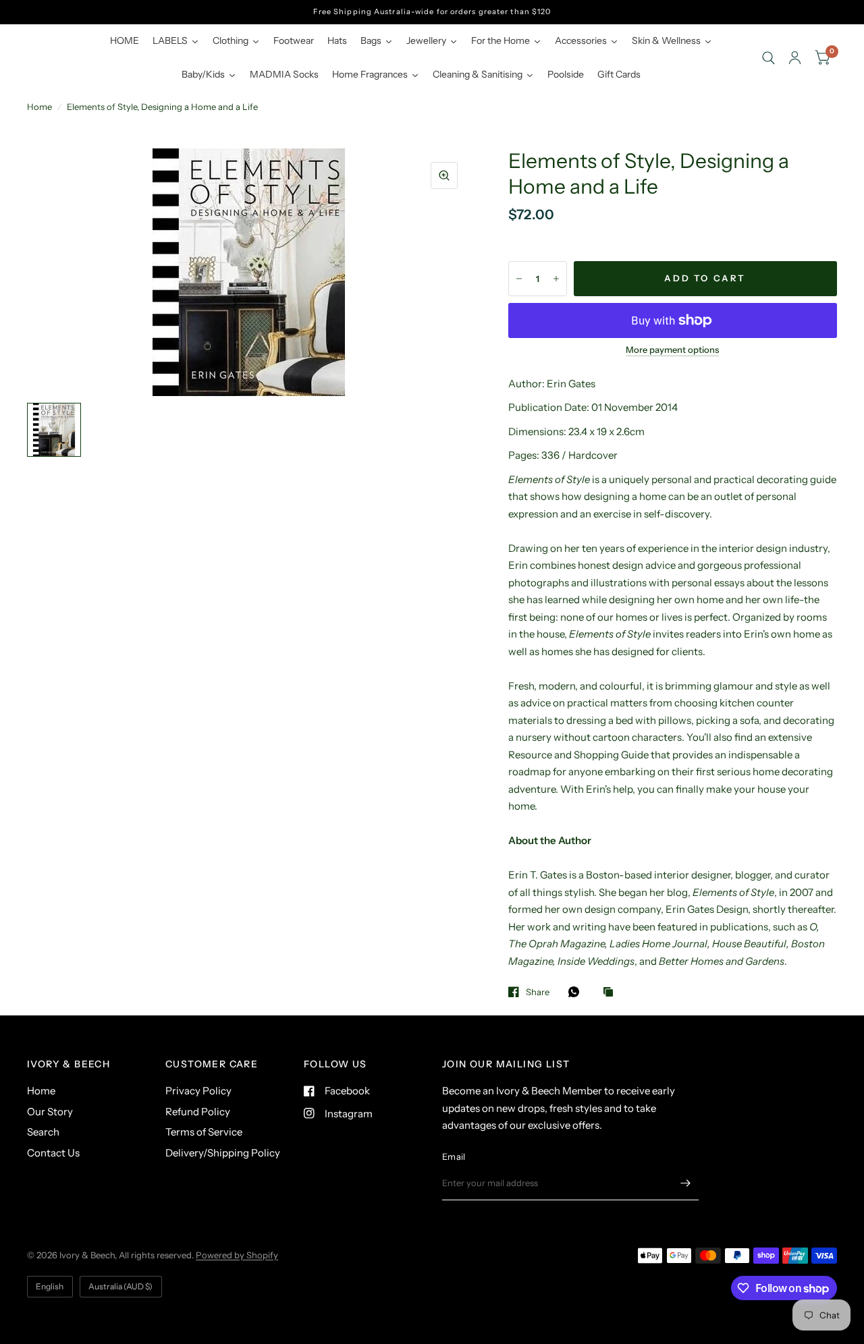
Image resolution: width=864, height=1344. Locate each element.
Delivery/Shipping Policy (222, 1152)
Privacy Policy (198, 1090)
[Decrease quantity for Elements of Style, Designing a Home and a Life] (519, 279)
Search (43, 1131)
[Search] (768, 58)
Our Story (50, 1111)
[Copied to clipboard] (611, 992)
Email (453, 1156)
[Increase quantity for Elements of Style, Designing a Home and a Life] (556, 279)
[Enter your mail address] (685, 1182)
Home (39, 106)
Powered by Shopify (237, 1255)
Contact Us (53, 1152)
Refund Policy (197, 1111)
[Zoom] (444, 175)
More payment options (672, 349)
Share (537, 991)
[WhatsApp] (577, 991)
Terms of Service (203, 1131)
